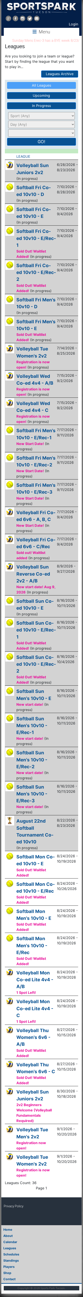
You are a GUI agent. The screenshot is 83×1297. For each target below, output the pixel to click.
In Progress (41, 105)
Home (7, 1229)
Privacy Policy (13, 1206)
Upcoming (41, 95)
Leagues (9, 1248)
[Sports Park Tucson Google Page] (8, 18)
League (23, 156)
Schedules (11, 1254)
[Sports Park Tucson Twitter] (30, 18)
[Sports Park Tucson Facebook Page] (15, 18)
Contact (9, 1279)
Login (73, 24)
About (8, 1236)
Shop (7, 1273)
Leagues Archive (59, 74)
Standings (11, 1260)
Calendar (10, 1242)
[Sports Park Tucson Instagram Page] (22, 18)
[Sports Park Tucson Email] (37, 18)
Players (9, 1266)
